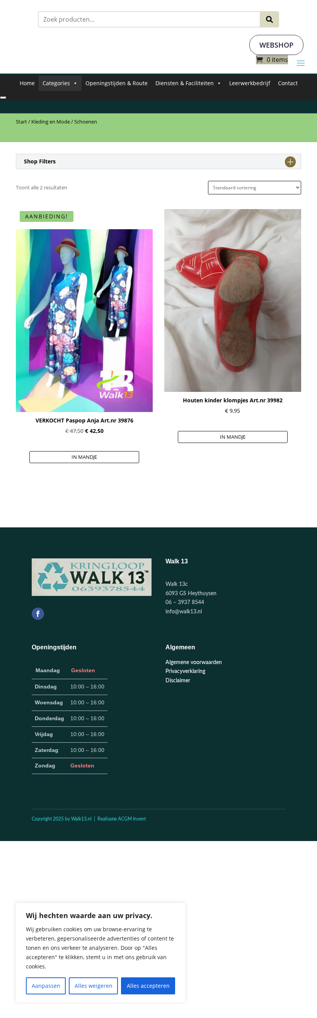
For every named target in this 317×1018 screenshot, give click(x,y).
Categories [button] (56, 83)
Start (21, 121)
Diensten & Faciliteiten (184, 83)
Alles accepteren (148, 985)
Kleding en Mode (50, 121)
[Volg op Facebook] (38, 614)
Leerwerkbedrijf (249, 83)
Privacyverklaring (185, 671)
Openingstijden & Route (116, 83)
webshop (276, 45)
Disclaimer (177, 680)
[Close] (3, 97)
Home (27, 83)
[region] (100, 953)
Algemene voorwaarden (193, 662)
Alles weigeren (93, 985)
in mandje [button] (84, 456)
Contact (288, 83)
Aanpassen (46, 985)
